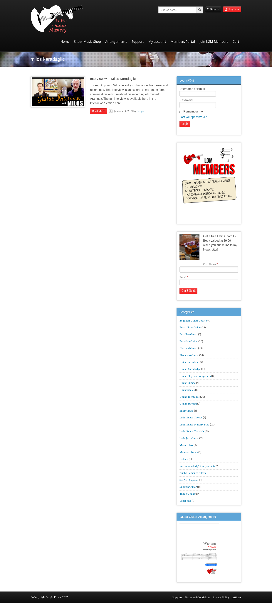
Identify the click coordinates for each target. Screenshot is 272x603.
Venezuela (185, 500)
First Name (210, 264)
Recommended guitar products (197, 466)
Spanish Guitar (188, 486)
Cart (236, 41)
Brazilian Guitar (188, 341)
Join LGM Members (213, 41)
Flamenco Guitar (189, 355)
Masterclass (186, 445)
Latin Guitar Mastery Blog (194, 424)
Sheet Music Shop (87, 41)
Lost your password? (193, 117)
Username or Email (192, 88)
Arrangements (116, 41)
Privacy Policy (221, 597)
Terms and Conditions (197, 597)
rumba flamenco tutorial (193, 473)
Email (183, 277)
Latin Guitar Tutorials (191, 431)
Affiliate (236, 597)
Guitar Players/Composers (195, 376)
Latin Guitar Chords (190, 417)
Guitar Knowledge (190, 369)
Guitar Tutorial (188, 403)
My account (157, 41)
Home (65, 41)
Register (234, 9)
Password (186, 100)
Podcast (183, 459)
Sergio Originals (189, 480)
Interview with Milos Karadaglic (113, 79)
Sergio (141, 111)
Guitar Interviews (189, 362)
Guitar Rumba (187, 383)
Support (138, 41)
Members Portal (183, 41)
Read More (98, 111)
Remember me (193, 111)
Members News (188, 452)
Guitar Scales (187, 390)
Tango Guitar (187, 493)
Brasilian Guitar (188, 334)
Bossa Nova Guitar (190, 327)
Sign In (214, 9)
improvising (186, 410)
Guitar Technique (189, 396)
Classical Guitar (188, 348)
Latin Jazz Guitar (189, 438)
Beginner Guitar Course (193, 320)
